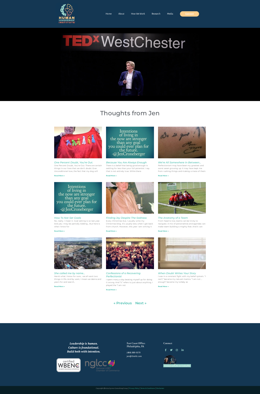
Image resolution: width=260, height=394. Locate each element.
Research (156, 14)
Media (170, 14)
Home (109, 14)
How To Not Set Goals (67, 217)
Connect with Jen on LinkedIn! (177, 365)
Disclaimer (160, 388)
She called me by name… (69, 273)
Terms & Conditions (148, 388)
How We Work (138, 14)
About (121, 14)
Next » (140, 303)
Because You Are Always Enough (126, 162)
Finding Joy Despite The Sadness (126, 217)
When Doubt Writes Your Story (177, 273)
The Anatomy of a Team (173, 217)
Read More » (59, 176)
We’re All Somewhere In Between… (179, 162)
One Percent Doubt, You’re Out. (73, 162)
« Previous (123, 303)
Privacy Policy (134, 388)
